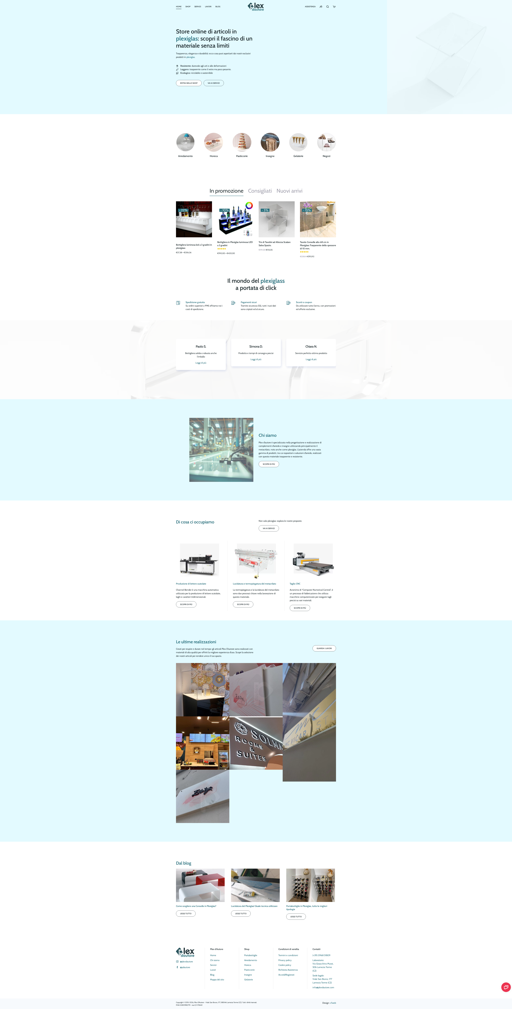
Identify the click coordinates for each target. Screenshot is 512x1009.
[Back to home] (256, 6)
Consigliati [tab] (260, 190)
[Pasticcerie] (213, 142)
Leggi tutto (185, 913)
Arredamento (250, 960)
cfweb (333, 1003)
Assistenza (310, 6)
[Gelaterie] (270, 142)
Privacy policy (285, 960)
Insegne (248, 974)
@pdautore (185, 967)
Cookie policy (284, 965)
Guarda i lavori (324, 648)
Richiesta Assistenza (288, 969)
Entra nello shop (188, 83)
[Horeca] (185, 142)
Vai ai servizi (214, 83)
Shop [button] (187, 6)
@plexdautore (186, 961)
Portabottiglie (250, 955)
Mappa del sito (217, 979)
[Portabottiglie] (326, 142)
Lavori (208, 6)
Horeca (247, 965)
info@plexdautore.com (323, 987)
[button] (202, 689)
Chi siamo (214, 960)
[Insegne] (241, 142)
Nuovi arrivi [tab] (290, 190)
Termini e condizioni (288, 955)
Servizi (197, 6)
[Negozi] (298, 142)
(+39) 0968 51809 (321, 955)
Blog (217, 6)
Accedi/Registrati (286, 974)
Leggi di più (311, 373)
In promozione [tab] (226, 190)
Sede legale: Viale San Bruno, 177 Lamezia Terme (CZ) (322, 979)
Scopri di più (269, 464)
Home (178, 6)
